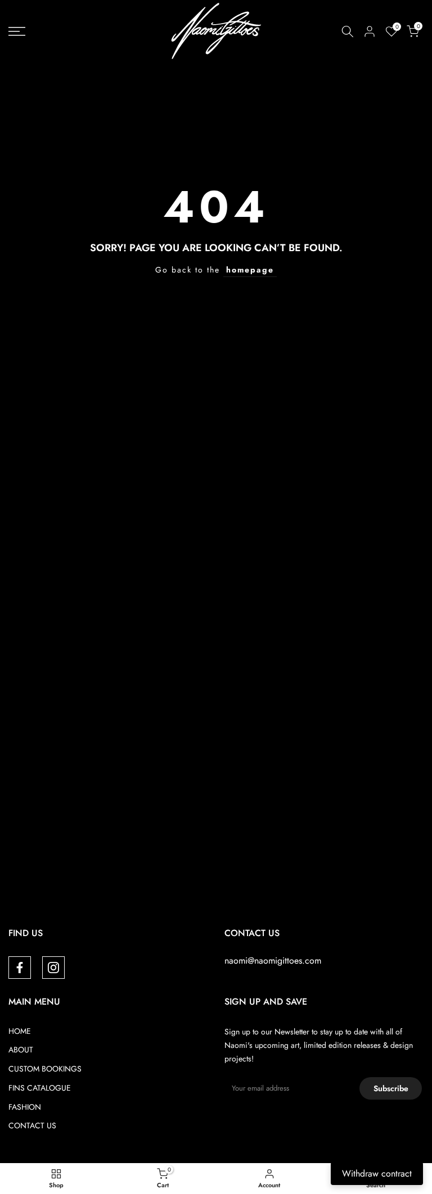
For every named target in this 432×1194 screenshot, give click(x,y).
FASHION (24, 1107)
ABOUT (20, 1049)
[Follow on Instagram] (53, 967)
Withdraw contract (377, 1173)
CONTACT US (32, 1125)
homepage (250, 269)
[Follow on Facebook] (19, 967)
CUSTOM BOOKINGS (45, 1068)
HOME (19, 1031)
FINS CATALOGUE (39, 1087)
